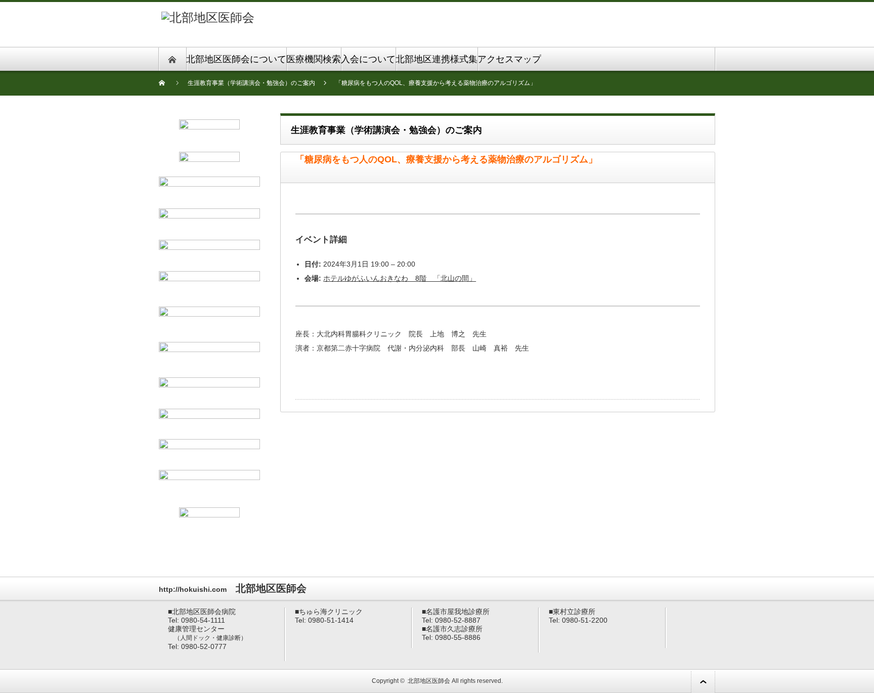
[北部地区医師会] (207, 17)
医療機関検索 (313, 59)
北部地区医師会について (236, 59)
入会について (368, 59)
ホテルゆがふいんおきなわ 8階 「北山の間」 (399, 278)
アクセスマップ (509, 59)
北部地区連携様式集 (436, 59)
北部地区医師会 (429, 680)
